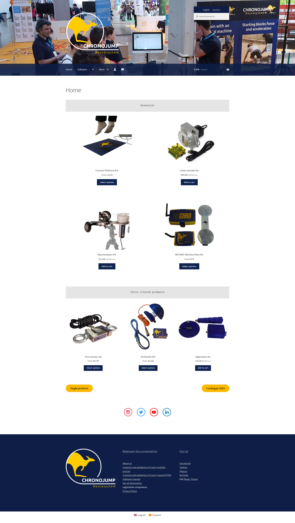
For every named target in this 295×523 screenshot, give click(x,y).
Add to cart (189, 182)
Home (69, 69)
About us (127, 463)
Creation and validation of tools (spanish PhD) (147, 475)
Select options (107, 182)
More (101, 69)
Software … (84, 69)
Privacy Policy (130, 491)
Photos (183, 471)
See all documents (132, 483)
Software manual (131, 479)
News (187, 479)
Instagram (185, 463)
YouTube (183, 475)
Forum (194, 479)
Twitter (183, 467)
